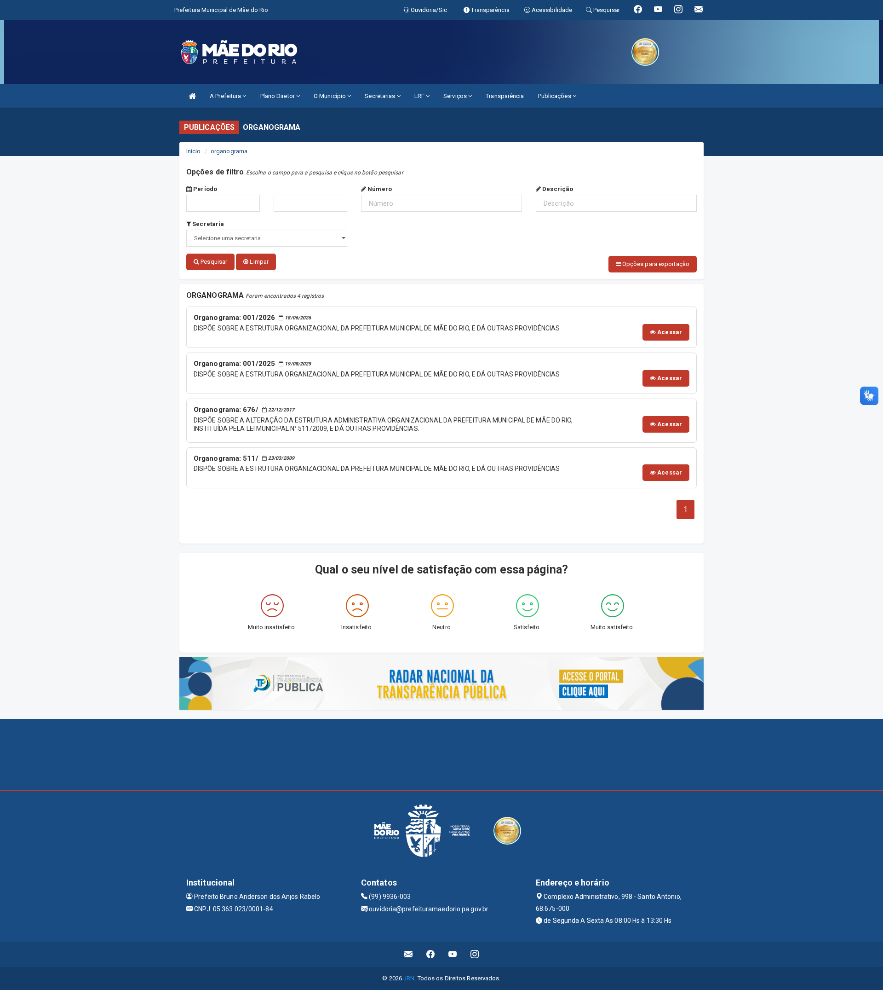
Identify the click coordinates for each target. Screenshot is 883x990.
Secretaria (207, 223)
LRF (420, 96)
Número (379, 188)
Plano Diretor (278, 96)
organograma (229, 151)
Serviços (455, 96)
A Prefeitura (226, 96)
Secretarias (380, 96)
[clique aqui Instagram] (475, 954)
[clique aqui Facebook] (431, 954)
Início (193, 151)
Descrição (557, 188)
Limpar (258, 261)
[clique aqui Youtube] (453, 954)
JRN (408, 978)
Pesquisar (213, 261)
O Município (330, 96)
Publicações (555, 96)
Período (204, 188)
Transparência (505, 96)
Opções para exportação (655, 264)
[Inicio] (192, 96)
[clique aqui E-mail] (409, 954)
